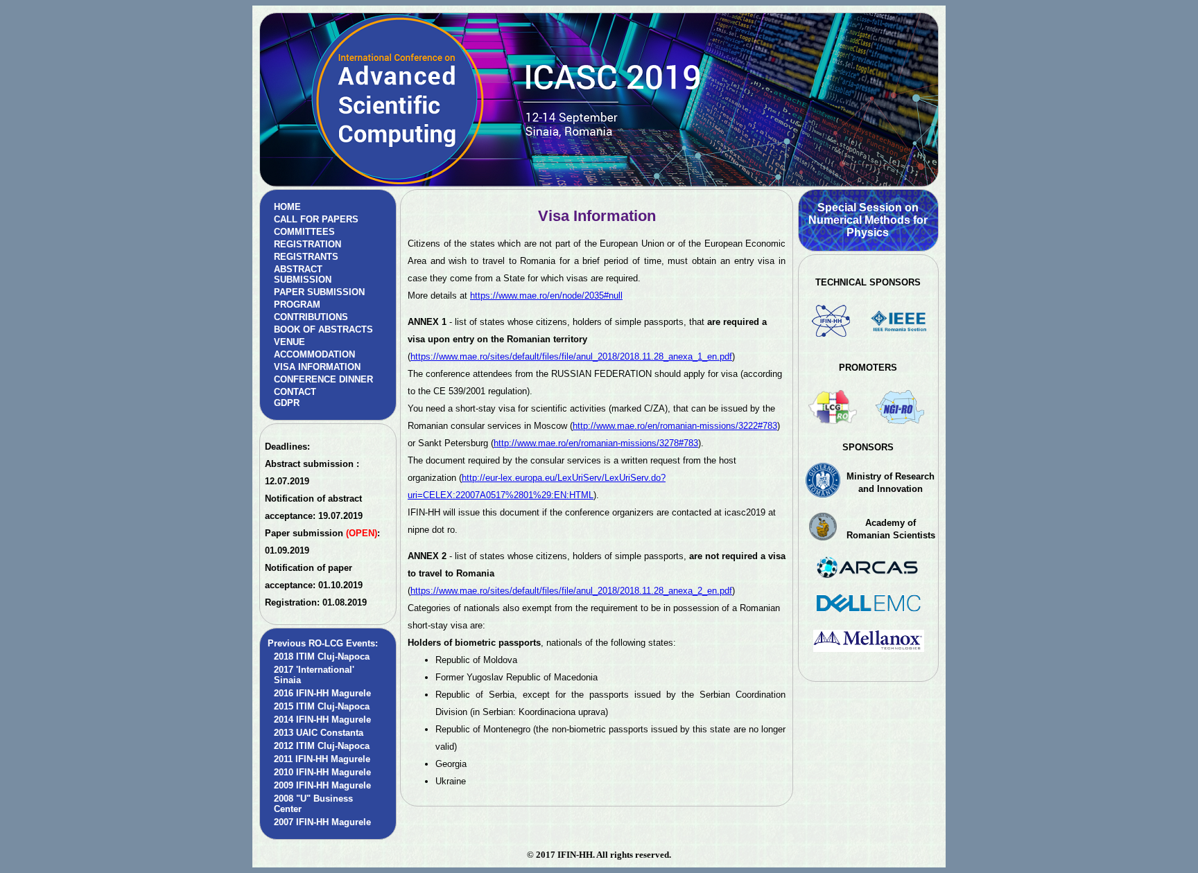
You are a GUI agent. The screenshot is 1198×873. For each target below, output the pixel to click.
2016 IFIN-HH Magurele (322, 693)
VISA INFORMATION (317, 367)
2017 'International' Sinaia (314, 674)
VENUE (289, 342)
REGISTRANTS (306, 257)
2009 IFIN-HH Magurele (322, 785)
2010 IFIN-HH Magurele (322, 772)
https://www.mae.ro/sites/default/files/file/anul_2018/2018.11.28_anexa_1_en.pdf (571, 356)
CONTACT (295, 392)
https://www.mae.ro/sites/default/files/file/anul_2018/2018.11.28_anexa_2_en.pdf (571, 590)
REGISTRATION (307, 244)
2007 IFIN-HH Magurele (322, 822)
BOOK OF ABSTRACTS (323, 329)
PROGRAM (297, 304)
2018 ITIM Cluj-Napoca (322, 656)
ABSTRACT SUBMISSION (302, 274)
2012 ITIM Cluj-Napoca (322, 746)
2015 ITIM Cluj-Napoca (322, 706)
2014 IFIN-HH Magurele (322, 719)
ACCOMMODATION (314, 354)
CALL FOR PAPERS (316, 219)
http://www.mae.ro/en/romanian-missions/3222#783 (675, 426)
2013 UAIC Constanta (318, 733)
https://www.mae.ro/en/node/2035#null (546, 295)
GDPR (287, 403)
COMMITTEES (304, 232)
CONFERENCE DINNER (323, 379)
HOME (287, 207)
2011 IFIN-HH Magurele (322, 759)
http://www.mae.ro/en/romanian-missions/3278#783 (596, 443)
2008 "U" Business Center (313, 803)
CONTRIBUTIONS (311, 317)
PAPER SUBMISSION (319, 292)
